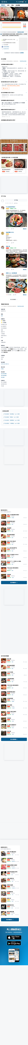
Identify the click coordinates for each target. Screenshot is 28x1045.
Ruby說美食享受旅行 (10, 206)
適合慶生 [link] (3, 377)
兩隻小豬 (8, 246)
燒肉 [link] (2, 315)
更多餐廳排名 (13, 582)
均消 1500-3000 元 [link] (5, 363)
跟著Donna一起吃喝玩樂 (11, 273)
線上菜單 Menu (14, 140)
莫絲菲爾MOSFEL (10, 232)
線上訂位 (6, 88)
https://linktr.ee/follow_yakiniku (13, 85)
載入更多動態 (13, 299)
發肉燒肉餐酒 (6, 46)
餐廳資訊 (3, 5)
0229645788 (6, 48)
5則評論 (24, 27)
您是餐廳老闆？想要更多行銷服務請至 (14, 52)
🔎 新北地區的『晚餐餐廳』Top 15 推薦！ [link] (11, 420)
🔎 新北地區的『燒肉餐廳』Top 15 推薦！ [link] (11, 414)
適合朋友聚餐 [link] (4, 373)
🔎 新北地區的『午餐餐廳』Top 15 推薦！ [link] (11, 423)
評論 (12, 5)
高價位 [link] (2, 368)
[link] (13, 517)
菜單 (8, 5)
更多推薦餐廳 (13, 739)
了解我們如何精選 (20, 32)
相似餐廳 (18, 5)
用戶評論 (3, 196)
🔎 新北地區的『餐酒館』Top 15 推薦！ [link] (11, 417)
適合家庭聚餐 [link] (4, 375)
